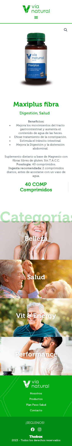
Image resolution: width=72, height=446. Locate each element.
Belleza (36, 238)
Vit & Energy (36, 316)
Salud (44, 113)
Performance (36, 354)
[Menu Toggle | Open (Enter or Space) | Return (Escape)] (36, 17)
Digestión (29, 113)
